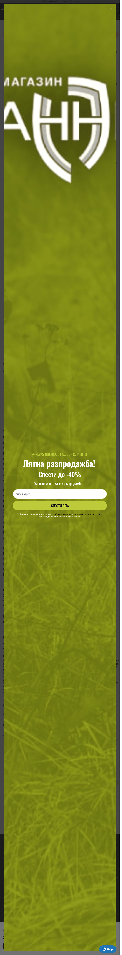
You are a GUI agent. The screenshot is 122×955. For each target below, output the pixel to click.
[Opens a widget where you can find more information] (107, 949)
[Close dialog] (110, 9)
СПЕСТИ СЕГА (60, 505)
